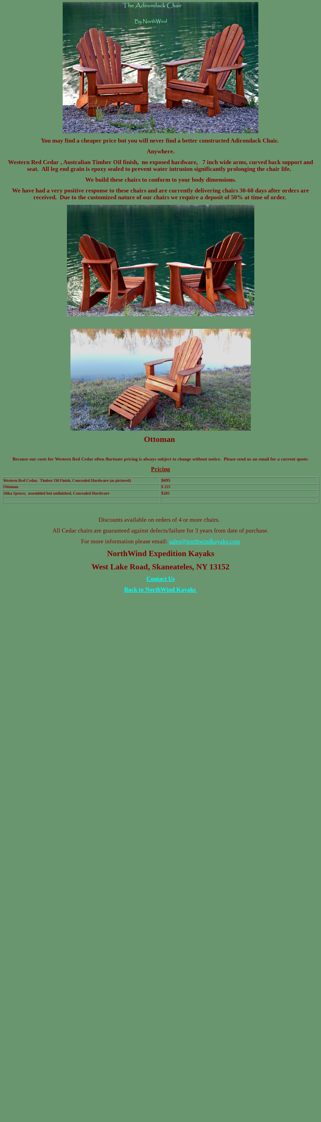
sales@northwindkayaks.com (204, 541)
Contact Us (160, 578)
